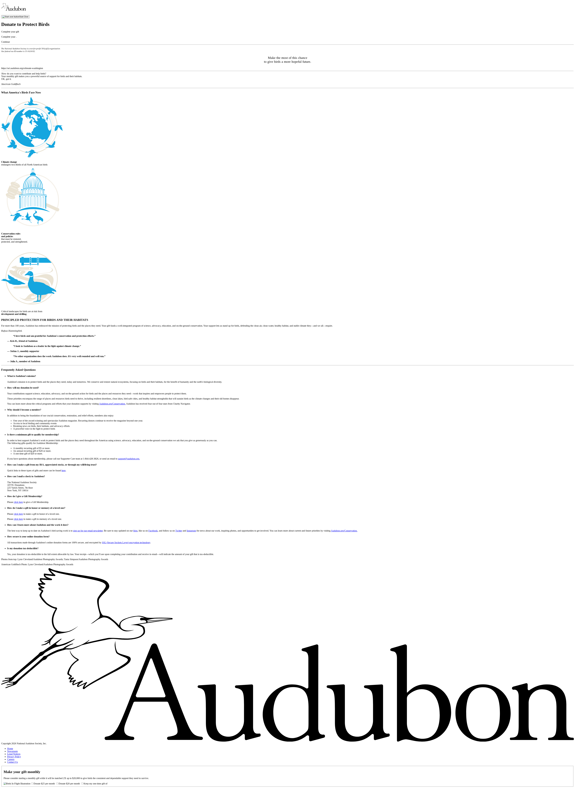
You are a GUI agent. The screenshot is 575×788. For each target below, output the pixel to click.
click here (18, 502)
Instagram (191, 530)
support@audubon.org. (129, 458)
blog (135, 530)
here (64, 470)
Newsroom (12, 751)
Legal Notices (13, 754)
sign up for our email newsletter (88, 530)
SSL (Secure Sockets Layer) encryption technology (126, 542)
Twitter (178, 530)
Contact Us (12, 762)
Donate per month (44, 783)
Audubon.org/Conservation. (112, 403)
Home (10, 748)
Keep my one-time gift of (95, 783)
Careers (10, 759)
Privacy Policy (14, 756)
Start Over (23, 17)
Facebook (153, 530)
